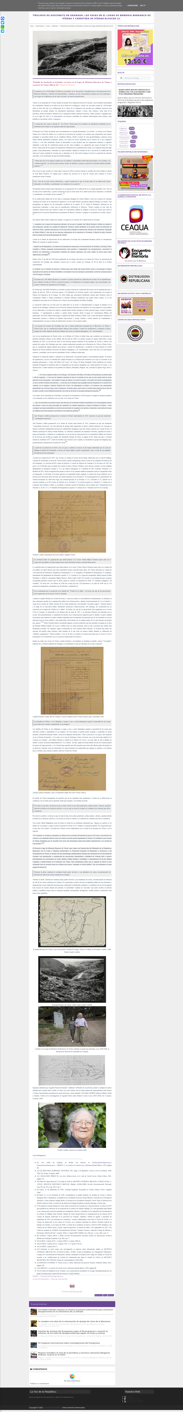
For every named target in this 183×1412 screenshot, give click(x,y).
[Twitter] (2, 23)
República (124, 146)
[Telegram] (2, 31)
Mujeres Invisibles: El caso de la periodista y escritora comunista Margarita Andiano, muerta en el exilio (74, 1353)
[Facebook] (2, 18)
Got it (143, 6)
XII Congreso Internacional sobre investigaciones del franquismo (69, 1343)
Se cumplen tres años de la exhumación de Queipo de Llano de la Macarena (74, 1321)
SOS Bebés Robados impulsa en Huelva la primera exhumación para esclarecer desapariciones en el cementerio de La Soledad (75, 1310)
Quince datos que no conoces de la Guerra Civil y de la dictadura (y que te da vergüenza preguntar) (135, 92)
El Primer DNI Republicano (72, 1291)
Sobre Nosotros (132, 1398)
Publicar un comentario (39, 1383)
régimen (123, 128)
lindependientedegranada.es (46, 1165)
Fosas (105, 1295)
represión (124, 141)
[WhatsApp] (2, 27)
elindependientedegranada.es (101, 1162)
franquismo (124, 137)
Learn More (132, 6)
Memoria (111, 1295)
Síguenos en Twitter (134, 1402)
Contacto (130, 1396)
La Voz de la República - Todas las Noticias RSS (50, 1279)
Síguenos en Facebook (134, 1400)
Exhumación (98, 1295)
